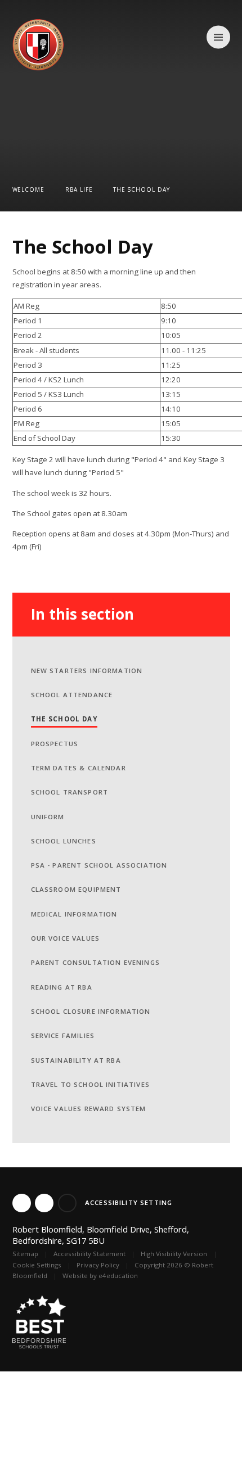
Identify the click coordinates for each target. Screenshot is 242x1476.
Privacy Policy (98, 1265)
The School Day (141, 189)
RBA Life (79, 189)
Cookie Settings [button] (36, 1265)
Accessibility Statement (89, 1253)
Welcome (28, 189)
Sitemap (25, 1253)
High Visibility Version (174, 1253)
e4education (118, 1275)
